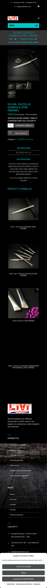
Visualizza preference (23, 579)
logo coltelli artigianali (23, 321)
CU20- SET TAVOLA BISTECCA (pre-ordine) (23, 274)
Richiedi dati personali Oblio (20, 471)
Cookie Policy (11, 584)
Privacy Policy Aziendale (19, 476)
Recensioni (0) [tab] (23, 152)
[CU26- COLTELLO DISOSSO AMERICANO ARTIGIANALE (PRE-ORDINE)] (23, 348)
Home (11, 39)
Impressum (36, 584)
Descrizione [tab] (23, 148)
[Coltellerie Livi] (13, 18)
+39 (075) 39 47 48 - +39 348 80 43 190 (25, 2)
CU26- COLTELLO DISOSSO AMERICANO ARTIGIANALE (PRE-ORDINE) (23, 367)
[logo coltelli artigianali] (23, 303)
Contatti (13, 505)
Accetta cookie (23, 567)
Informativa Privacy (17, 455)
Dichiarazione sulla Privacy (24, 584)
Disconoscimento (16, 460)
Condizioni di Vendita (18, 445)
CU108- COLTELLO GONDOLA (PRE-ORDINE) (23, 42)
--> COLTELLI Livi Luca (25, 39)
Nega (23, 573)
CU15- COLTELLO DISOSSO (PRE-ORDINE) (23, 227)
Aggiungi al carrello (24, 125)
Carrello (13, 510)
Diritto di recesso (16, 515)
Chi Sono (13, 499)
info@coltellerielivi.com (23, 6)
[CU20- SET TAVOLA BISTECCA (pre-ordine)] (23, 256)
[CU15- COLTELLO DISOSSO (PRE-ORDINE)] (23, 209)
